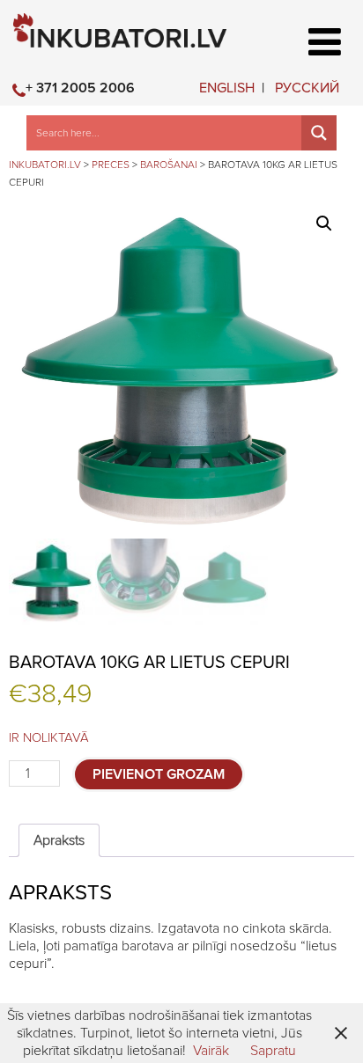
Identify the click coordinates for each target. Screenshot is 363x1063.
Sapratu (273, 1051)
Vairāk (211, 1051)
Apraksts (59, 840)
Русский (307, 88)
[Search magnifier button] (319, 132)
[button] (324, 223)
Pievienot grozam (159, 774)
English (227, 88)
